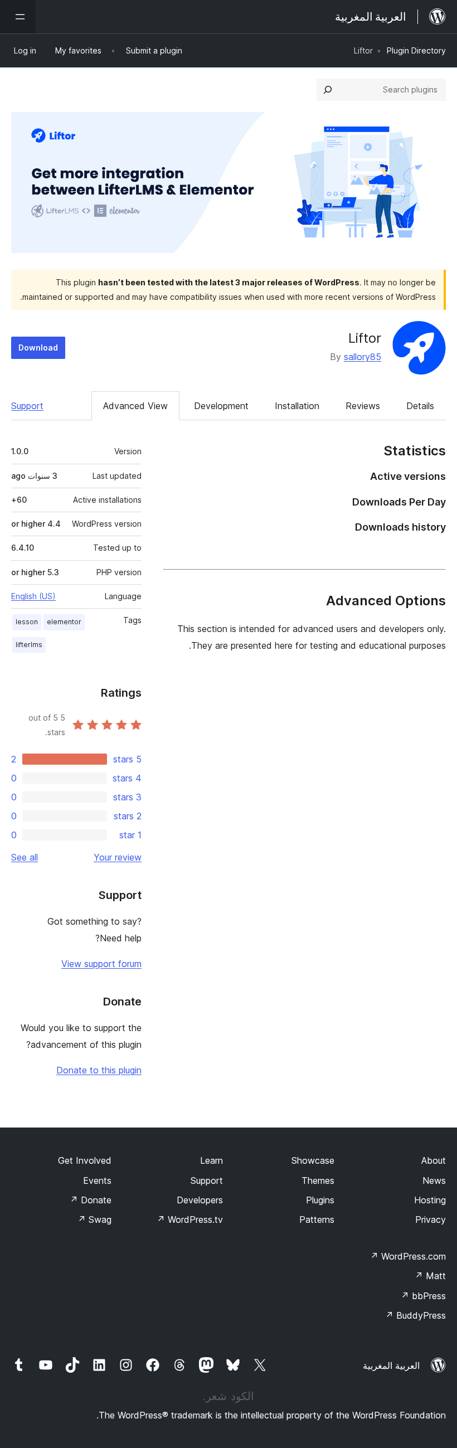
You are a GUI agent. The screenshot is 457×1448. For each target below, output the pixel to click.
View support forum (101, 963)
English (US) (33, 596)
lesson (27, 622)
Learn (211, 1160)
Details (420, 405)
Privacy (430, 1219)
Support (27, 405)
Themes (318, 1180)
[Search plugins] (328, 90)
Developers (200, 1200)
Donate (90, 1200)
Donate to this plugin (99, 1070)
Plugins (320, 1200)
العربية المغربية (391, 1365)
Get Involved (84, 1160)
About (433, 1160)
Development (221, 405)
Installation (297, 405)
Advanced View (135, 405)
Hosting (430, 1200)
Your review (118, 857)
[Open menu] (18, 16)
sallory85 (362, 356)
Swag (94, 1219)
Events (97, 1180)
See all (24, 857)
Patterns (316, 1219)
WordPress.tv (190, 1219)
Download (38, 347)
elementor (64, 622)
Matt (430, 1275)
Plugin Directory (416, 50)
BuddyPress (415, 1315)
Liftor (364, 338)
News (434, 1180)
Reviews (363, 405)
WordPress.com (408, 1256)
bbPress (423, 1295)
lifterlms (29, 644)
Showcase (312, 1160)
